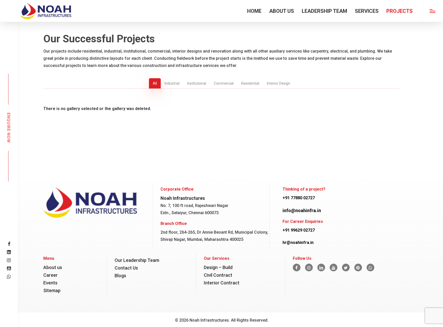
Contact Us (126, 268)
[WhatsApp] (370, 267)
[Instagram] (309, 267)
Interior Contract (221, 282)
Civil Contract (218, 275)
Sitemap (52, 290)
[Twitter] (346, 267)
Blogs (120, 275)
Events (50, 282)
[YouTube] (333, 267)
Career (50, 275)
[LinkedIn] (321, 267)
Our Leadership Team (137, 260)
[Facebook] (296, 267)
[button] (432, 11)
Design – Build (218, 267)
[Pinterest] (358, 267)
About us (52, 267)
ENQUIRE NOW (8, 128)
